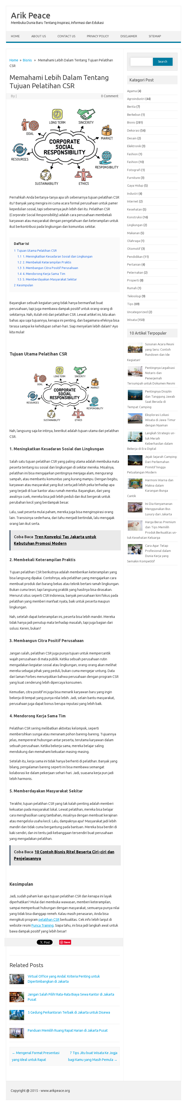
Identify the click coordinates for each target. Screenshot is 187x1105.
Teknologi (134, 296)
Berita (131, 106)
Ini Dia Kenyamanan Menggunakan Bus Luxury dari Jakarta (158, 509)
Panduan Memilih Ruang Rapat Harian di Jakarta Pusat (68, 1030)
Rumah (132, 288)
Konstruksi (134, 217)
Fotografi (133, 170)
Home (15, 36)
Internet (132, 201)
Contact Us (66, 36)
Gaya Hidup (135, 185)
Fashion (132, 154)
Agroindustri (136, 98)
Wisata (132, 319)
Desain (132, 138)
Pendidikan (135, 256)
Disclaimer (129, 36)
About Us (38, 36)
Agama (132, 91)
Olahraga (133, 240)
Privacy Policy (98, 36)
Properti (133, 280)
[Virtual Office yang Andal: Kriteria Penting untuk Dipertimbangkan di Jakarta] (16, 986)
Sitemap (155, 36)
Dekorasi (133, 130)
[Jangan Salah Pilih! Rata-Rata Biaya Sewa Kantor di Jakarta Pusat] (16, 1004)
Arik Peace (30, 15)
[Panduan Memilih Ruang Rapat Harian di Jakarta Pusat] (16, 1040)
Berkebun (133, 114)
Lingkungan (135, 225)
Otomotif (133, 248)
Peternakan (135, 272)
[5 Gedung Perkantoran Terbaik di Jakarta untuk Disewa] (16, 1022)
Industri (132, 193)
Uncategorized (137, 312)
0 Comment (109, 96)
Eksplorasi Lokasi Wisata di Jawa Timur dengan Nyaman (160, 420)
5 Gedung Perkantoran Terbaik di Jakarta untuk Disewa (69, 1012)
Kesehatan (134, 209)
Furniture (133, 177)
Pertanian (134, 264)
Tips (130, 304)
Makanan (133, 233)
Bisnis (27, 60)
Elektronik (134, 146)
